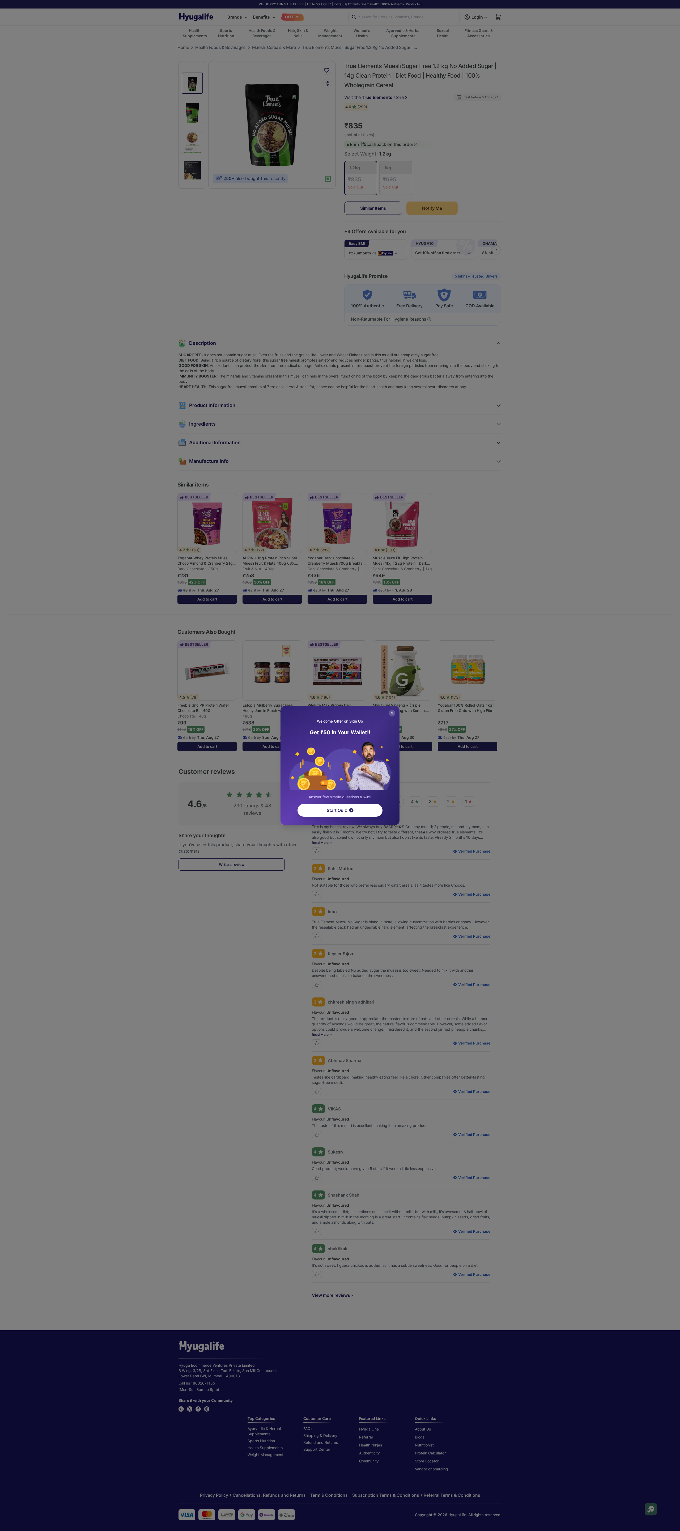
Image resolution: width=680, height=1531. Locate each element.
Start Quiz (337, 810)
